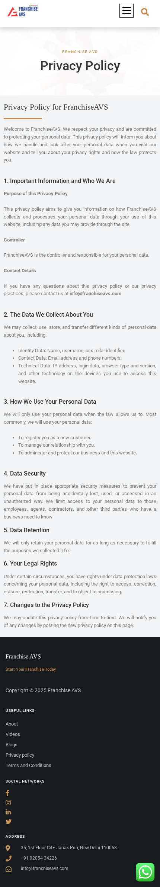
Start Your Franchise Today (31, 669)
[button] (126, 11)
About (12, 724)
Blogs (11, 744)
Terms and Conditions (28, 765)
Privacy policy (20, 755)
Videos (13, 734)
